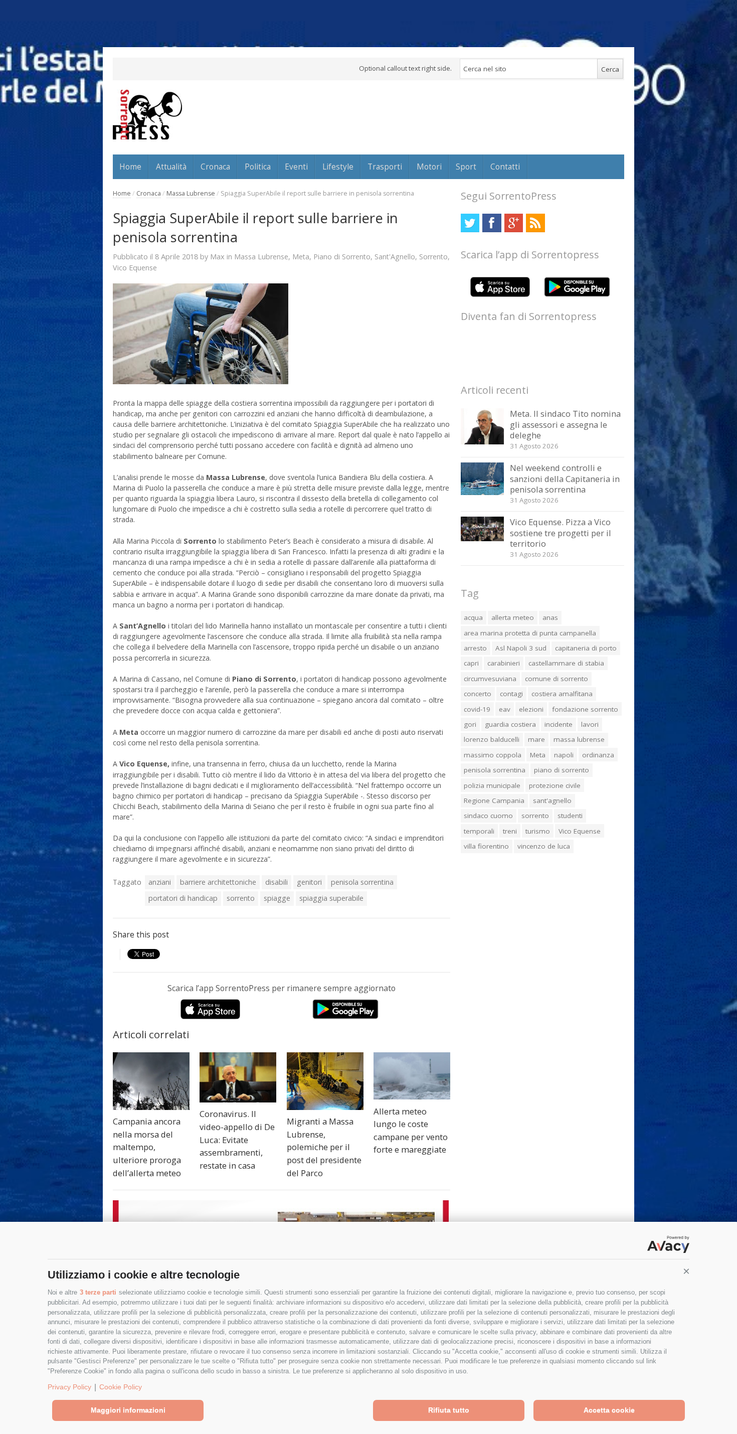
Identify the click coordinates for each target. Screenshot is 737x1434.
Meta (300, 256)
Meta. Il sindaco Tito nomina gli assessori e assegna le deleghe (565, 424)
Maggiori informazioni (128, 1410)
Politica (258, 166)
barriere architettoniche (218, 882)
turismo (537, 831)
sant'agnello (552, 800)
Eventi (296, 166)
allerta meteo (512, 617)
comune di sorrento (556, 678)
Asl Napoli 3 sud (520, 648)
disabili (276, 882)
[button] (686, 1271)
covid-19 (477, 709)
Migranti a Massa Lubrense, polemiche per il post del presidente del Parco (324, 1147)
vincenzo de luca (543, 846)
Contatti (505, 166)
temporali (479, 831)
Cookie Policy (120, 1387)
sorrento (241, 898)
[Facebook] (491, 223)
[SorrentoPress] (147, 114)
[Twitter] (470, 223)
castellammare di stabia (566, 663)
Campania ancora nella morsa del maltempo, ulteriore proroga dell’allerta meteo (147, 1147)
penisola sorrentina (362, 882)
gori (470, 724)
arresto (475, 648)
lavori (590, 724)
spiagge (277, 898)
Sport (466, 166)
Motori (429, 166)
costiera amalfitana (562, 693)
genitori (309, 882)
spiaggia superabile (331, 898)
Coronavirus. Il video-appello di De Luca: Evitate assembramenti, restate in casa (237, 1139)
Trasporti (384, 166)
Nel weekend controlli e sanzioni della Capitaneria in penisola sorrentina (565, 478)
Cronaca (215, 166)
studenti (570, 815)
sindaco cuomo (488, 815)
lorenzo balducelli (491, 739)
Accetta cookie (609, 1410)
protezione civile (555, 785)
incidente (558, 724)
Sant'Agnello (395, 256)
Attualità (171, 166)
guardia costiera (510, 724)
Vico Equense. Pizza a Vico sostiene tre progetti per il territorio (560, 532)
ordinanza (598, 754)
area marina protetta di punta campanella (530, 633)
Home (130, 166)
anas (550, 617)
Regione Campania (494, 800)
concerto (477, 693)
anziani (159, 882)
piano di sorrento (561, 769)
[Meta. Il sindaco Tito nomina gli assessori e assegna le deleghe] (482, 441)
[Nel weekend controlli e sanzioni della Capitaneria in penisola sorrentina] (482, 492)
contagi (511, 693)
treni (510, 831)
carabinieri (503, 663)
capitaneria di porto (586, 648)
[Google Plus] (513, 223)
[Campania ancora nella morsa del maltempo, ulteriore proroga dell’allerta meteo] (151, 1081)
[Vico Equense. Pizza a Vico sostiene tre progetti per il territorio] (482, 538)
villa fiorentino (486, 846)
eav (504, 709)
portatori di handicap (183, 898)
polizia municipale (492, 785)
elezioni (531, 709)
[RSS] (535, 223)
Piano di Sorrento (342, 256)
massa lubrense (579, 739)
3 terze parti (98, 1292)
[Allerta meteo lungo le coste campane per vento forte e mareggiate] (412, 1075)
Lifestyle (337, 166)
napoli (564, 754)
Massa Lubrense (190, 193)
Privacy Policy (69, 1387)
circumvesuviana (490, 678)
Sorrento (433, 256)
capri (471, 663)
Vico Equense (135, 267)
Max (217, 256)
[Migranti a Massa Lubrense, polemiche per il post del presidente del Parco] (325, 1081)
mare (536, 739)
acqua (473, 617)
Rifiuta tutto (448, 1410)
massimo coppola (492, 754)
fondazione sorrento (585, 709)
